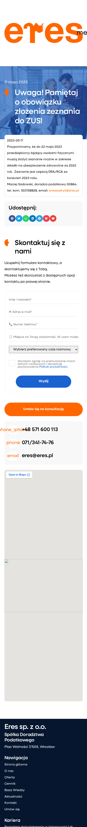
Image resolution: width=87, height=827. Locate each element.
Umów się (12, 809)
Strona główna (15, 764)
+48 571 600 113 (40, 429)
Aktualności (13, 796)
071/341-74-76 (38, 442)
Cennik (9, 783)
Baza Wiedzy (14, 790)
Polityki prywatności (53, 366)
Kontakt (10, 803)
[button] (12, 218)
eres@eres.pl (37, 455)
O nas (8, 771)
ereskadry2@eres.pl (64, 190)
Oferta (9, 777)
